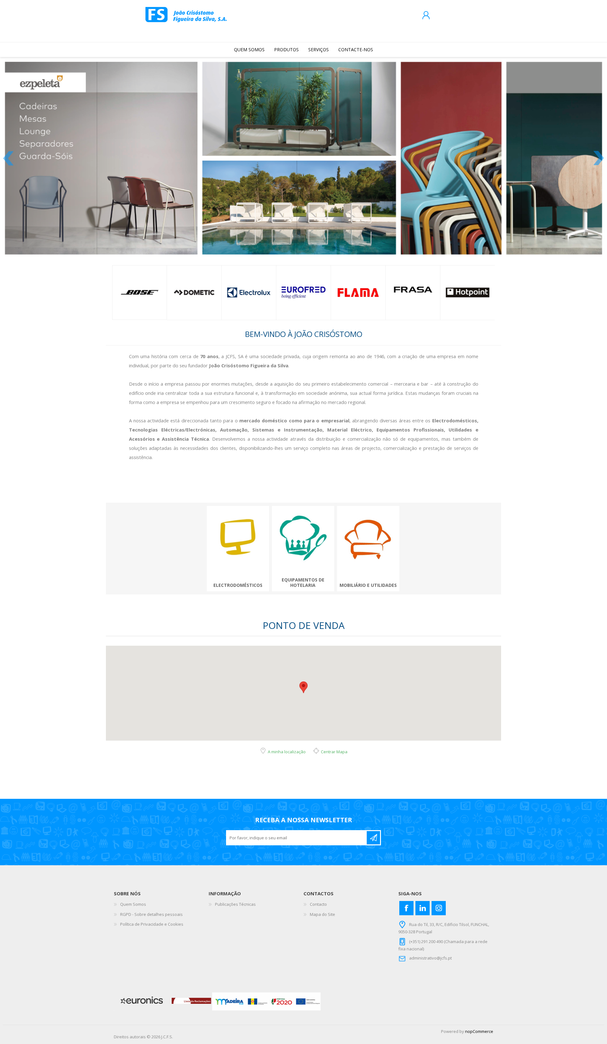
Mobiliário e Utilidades (368, 578)
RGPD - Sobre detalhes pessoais (151, 907)
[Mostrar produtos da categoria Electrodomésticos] (238, 530)
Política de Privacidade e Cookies (151, 917)
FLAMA (358, 285)
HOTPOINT (468, 285)
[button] (303, 680)
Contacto (318, 897)
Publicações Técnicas (235, 897)
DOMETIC (194, 285)
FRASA (413, 285)
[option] (139, 285)
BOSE (139, 285)
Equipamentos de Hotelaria (303, 576)
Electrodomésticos (237, 578)
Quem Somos (133, 897)
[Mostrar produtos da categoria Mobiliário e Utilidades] (368, 530)
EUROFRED (304, 285)
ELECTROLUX (249, 285)
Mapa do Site (322, 907)
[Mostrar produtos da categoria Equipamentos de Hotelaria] (303, 530)
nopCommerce (479, 1025)
